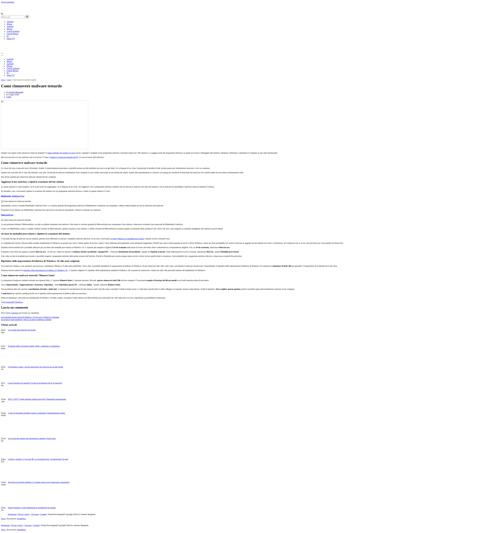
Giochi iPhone (12, 34)
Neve (3, 519)
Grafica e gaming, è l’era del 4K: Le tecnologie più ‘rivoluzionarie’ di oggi (38, 459)
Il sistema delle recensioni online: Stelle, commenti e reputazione (34, 346)
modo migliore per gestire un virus (61, 153)
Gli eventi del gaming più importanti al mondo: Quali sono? (32, 438)
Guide (9, 80)
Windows (19, 302)
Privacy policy (24, 514)
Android (10, 22)
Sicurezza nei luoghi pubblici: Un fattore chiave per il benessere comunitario (38, 482)
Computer (9, 302)
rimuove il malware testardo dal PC (64, 157)
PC (8, 36)
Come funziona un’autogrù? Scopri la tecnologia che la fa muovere (35, 383)
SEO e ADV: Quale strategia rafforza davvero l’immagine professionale (37, 399)
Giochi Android (13, 31)
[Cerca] (2, 14)
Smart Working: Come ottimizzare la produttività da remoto (32, 508)
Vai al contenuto (7, 2)
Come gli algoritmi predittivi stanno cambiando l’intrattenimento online (36, 413)
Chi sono (35, 514)
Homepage (12, 514)
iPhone (9, 24)
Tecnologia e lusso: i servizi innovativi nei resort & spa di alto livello (35, 367)
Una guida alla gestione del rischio (22, 330)
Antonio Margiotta (15, 92)
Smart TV (11, 39)
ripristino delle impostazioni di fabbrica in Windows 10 (45, 270)
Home (3, 80)
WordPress (21, 519)
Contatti (43, 514)
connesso (14, 313)
